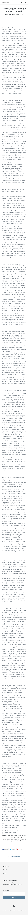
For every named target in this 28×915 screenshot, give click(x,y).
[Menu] (25, 2)
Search (5, 869)
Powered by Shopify (21, 910)
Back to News (15, 856)
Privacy (5, 873)
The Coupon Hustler (11, 910)
